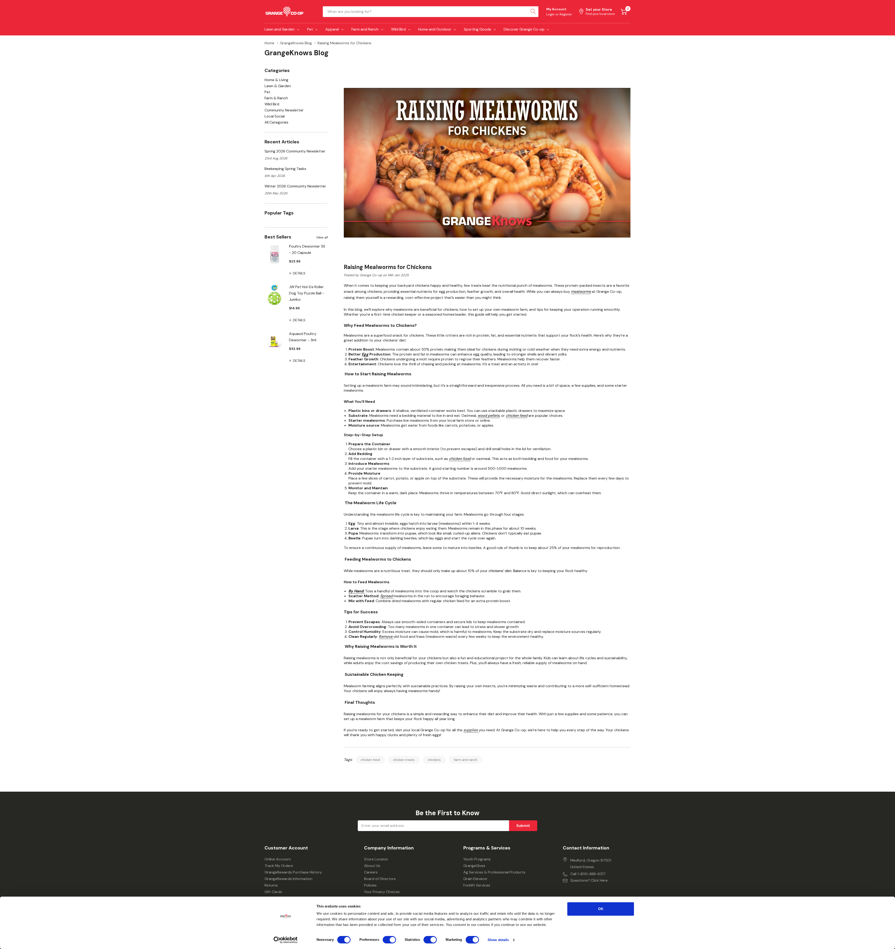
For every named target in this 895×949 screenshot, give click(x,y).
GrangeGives (474, 865)
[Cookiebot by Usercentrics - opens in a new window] (285, 939)
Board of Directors (380, 878)
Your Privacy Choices (382, 891)
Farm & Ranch (276, 98)
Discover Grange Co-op (524, 29)
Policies (370, 885)
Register (566, 14)
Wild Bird (398, 29)
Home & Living (276, 79)
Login (550, 14)
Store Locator (376, 859)
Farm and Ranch (365, 29)
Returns (271, 885)
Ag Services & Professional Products (494, 872)
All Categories (276, 122)
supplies (471, 730)
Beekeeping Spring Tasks (285, 168)
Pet (310, 29)
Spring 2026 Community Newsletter (295, 151)
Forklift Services (476, 885)
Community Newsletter (284, 110)
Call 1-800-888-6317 (588, 873)
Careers (371, 872)
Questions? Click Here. (589, 880)
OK (600, 909)
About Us (372, 865)
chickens (434, 760)
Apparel (332, 29)
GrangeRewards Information (288, 878)
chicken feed (370, 760)
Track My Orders (279, 865)
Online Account (278, 859)
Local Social (275, 116)
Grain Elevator (475, 878)
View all (321, 237)
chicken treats (404, 760)
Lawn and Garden (280, 29)
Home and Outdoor (434, 29)
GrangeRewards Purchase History (293, 872)
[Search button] (533, 11)
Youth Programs (477, 859)
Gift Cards (273, 891)
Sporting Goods (477, 29)
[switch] (389, 939)
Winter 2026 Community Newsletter (295, 186)
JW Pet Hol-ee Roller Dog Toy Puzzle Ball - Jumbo (306, 293)
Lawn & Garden (278, 85)
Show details (498, 940)
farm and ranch (465, 760)
